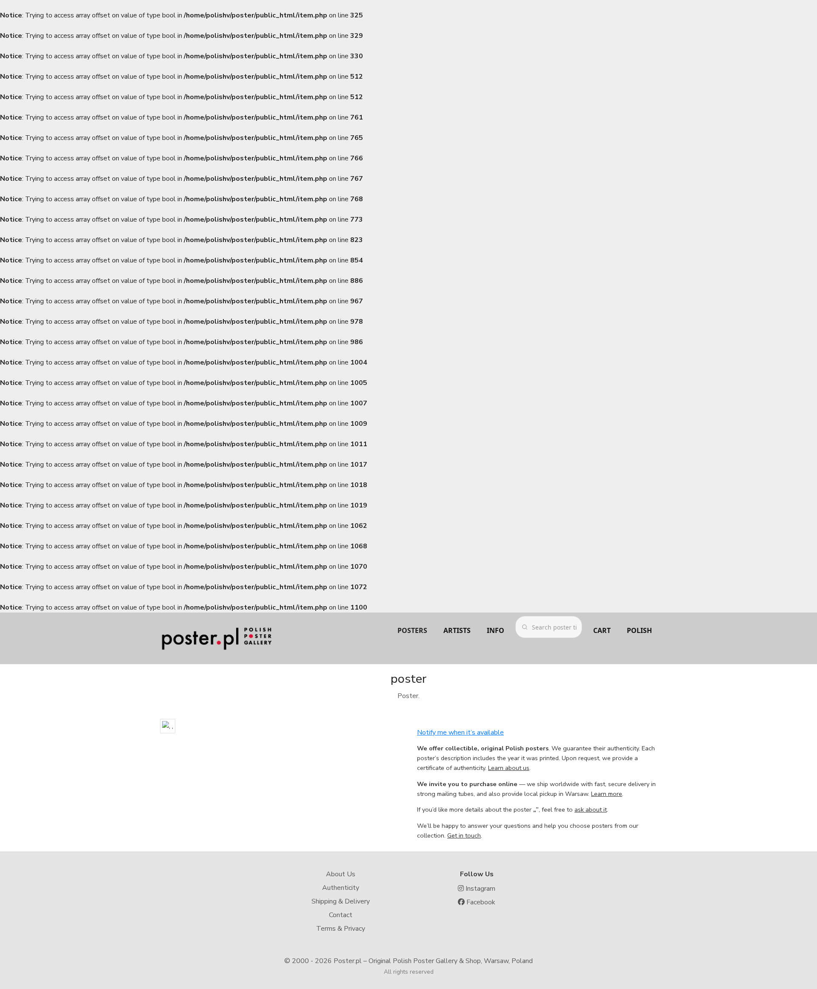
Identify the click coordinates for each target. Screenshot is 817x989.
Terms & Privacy (340, 928)
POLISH (639, 630)
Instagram (479, 888)
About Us (340, 874)
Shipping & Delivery (340, 901)
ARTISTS (457, 630)
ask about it (590, 809)
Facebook (480, 902)
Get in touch (464, 835)
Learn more (606, 793)
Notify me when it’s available (460, 732)
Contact (340, 915)
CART (602, 630)
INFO (495, 630)
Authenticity (340, 887)
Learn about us (508, 768)
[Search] (524, 627)
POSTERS (412, 630)
